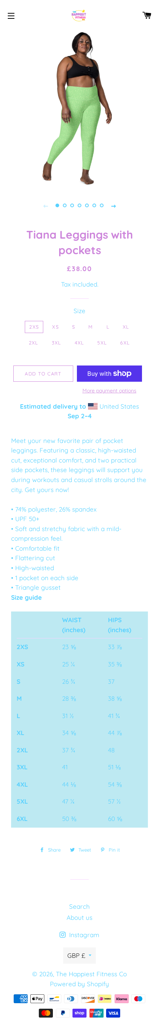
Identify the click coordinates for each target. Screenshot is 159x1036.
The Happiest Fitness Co (91, 974)
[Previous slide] (45, 205)
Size (79, 311)
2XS (34, 327)
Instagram (83, 935)
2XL (33, 343)
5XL (102, 343)
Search (79, 906)
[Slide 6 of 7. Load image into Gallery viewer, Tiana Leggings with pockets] (94, 205)
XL (126, 327)
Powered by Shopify (79, 984)
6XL (125, 343)
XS (55, 327)
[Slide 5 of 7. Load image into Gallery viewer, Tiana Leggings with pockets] (87, 205)
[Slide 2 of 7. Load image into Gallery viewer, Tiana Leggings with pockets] (64, 205)
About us (79, 917)
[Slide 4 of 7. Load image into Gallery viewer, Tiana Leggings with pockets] (79, 205)
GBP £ (76, 955)
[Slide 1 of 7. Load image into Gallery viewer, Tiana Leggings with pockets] (57, 205)
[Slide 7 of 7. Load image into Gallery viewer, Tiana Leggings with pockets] (101, 205)
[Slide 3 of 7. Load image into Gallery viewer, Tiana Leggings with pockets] (72, 205)
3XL (56, 343)
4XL (79, 343)
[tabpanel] (79, 109)
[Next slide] (113, 205)
